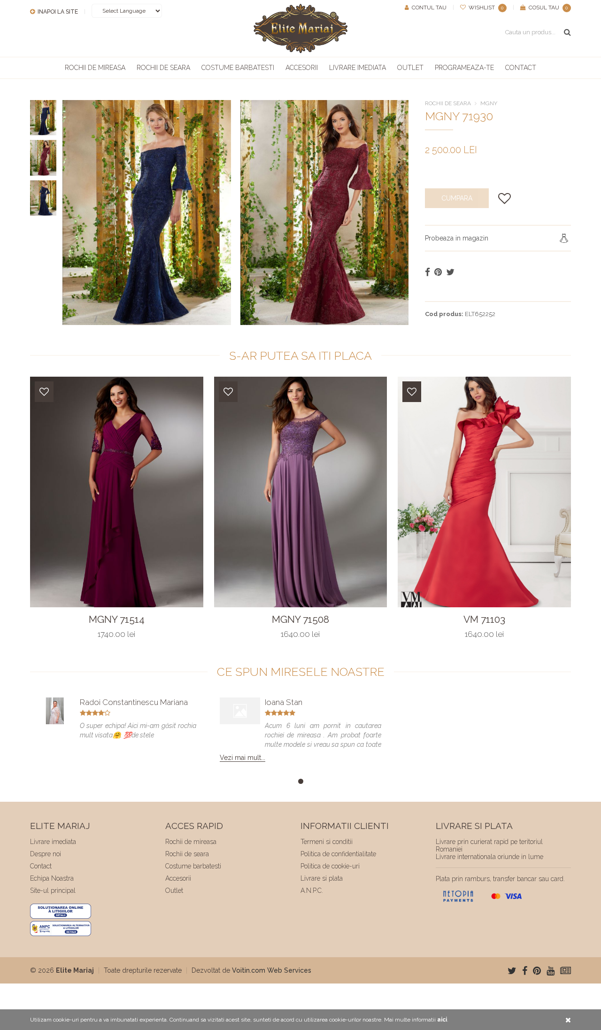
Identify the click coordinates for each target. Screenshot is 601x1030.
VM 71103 (484, 619)
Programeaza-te (464, 67)
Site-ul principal (53, 890)
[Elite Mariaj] (300, 28)
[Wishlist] (44, 391)
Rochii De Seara (448, 103)
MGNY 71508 (300, 619)
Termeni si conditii (326, 841)
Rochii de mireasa (95, 67)
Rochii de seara (163, 67)
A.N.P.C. (311, 890)
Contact (520, 67)
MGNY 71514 (117, 619)
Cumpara (456, 198)
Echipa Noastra (52, 878)
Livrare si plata (321, 878)
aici (442, 1019)
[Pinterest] (537, 970)
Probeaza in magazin (456, 238)
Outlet (410, 67)
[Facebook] (524, 970)
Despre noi (45, 854)
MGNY (488, 103)
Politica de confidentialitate (338, 854)
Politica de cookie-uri (330, 866)
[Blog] (565, 970)
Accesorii (301, 67)
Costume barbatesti (237, 67)
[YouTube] (551, 970)
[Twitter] (512, 970)
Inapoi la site (57, 11)
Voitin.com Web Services (271, 970)
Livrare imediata (357, 67)
